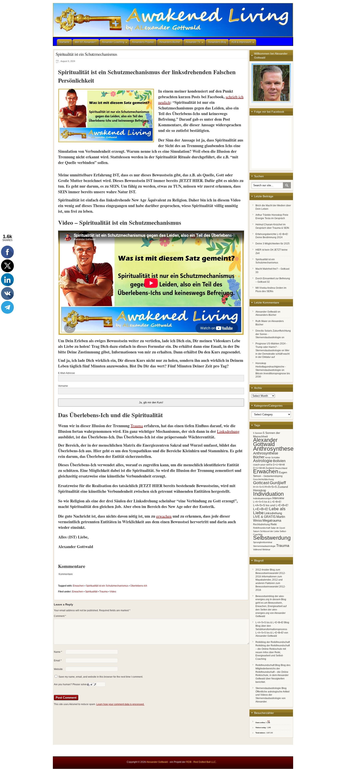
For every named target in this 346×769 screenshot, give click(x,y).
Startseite (64, 42)
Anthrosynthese (273, 448)
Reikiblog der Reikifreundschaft (272, 642)
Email (58, 660)
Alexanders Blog (217, 42)
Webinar (266, 549)
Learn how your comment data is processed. (120, 704)
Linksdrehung (273, 513)
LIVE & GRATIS (264, 516)
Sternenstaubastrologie (264, 546)
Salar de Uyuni (278, 528)
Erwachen (78, 585)
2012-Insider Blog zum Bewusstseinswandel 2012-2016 (270, 573)
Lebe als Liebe (269, 510)
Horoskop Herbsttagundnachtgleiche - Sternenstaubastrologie (270, 366)
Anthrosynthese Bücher (265, 455)
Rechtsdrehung (261, 524)
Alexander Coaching (113, 42)
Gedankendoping (273, 476)
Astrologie (262, 460)
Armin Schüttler (272, 457)
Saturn (256, 531)
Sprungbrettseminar (262, 542)
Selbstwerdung (272, 538)
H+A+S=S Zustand (276, 486)
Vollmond (257, 549)
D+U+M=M (279, 464)
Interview (278, 498)
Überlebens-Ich (138, 585)
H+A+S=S (258, 487)
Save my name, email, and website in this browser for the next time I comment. (100, 676)
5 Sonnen (257, 433)
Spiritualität (91, 591)
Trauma (103, 591)
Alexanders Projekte (143, 42)
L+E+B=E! (261, 509)
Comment (60, 616)
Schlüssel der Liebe (269, 531)
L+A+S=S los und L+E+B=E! (270, 505)
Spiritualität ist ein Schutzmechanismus (107, 585)
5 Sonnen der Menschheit (266, 434)
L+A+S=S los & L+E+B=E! (267, 501)
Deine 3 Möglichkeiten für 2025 (272, 243)
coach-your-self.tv (262, 464)
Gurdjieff (278, 482)
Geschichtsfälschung (263, 479)
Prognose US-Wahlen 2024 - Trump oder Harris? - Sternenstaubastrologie (271, 347)
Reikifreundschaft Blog (267, 665)
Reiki (274, 524)
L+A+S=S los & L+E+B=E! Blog (272, 622)
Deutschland (281, 468)
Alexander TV (193, 42)
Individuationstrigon (262, 498)
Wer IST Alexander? (86, 42)
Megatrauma (272, 520)
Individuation (268, 494)
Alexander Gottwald (266, 311)
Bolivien (279, 461)
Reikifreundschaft (261, 528)
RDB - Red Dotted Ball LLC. (201, 762)
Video (113, 591)
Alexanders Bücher (169, 42)
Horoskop (259, 490)
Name (58, 652)
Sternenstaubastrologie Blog (271, 688)
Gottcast (261, 482)
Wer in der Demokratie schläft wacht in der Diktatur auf (272, 354)
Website (58, 669)
